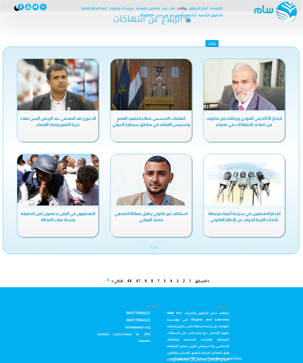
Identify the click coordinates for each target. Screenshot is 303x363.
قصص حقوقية (148, 8)
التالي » (117, 281)
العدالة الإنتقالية (94, 8)
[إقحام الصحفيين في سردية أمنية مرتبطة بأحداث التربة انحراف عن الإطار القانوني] (244, 180)
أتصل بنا (176, 15)
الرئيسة (216, 8)
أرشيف (190, 15)
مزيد (154, 246)
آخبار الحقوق (198, 8)
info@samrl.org (137, 327)
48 (129, 281)
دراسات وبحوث (121, 8)
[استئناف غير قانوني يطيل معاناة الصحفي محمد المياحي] (151, 180)
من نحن (162, 15)
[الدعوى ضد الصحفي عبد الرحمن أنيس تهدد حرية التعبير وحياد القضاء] (57, 84)
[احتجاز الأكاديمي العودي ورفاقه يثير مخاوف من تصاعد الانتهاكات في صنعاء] (244, 84)
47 (138, 281)
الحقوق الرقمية (210, 15)
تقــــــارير (168, 8)
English (147, 15)
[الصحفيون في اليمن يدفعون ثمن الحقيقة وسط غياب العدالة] (57, 180)
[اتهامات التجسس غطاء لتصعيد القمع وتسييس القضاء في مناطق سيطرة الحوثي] (151, 84)
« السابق (202, 281)
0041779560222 (138, 313)
